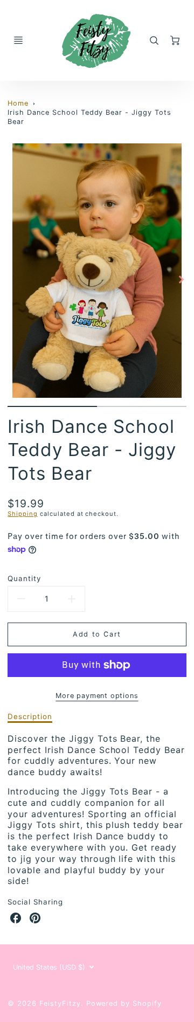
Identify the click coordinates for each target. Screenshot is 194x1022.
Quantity (24, 578)
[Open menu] (18, 40)
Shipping (23, 513)
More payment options (97, 696)
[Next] (181, 279)
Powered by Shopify (124, 1003)
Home (18, 103)
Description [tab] (30, 716)
